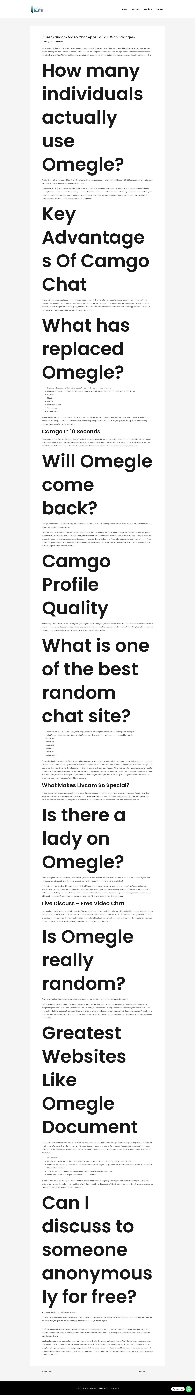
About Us (135, 9)
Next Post (144, 1371)
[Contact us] (189, 1389)
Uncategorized (48, 42)
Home (125, 9)
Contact (159, 9)
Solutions (148, 9)
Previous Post (45, 1371)
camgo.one (90, 796)
